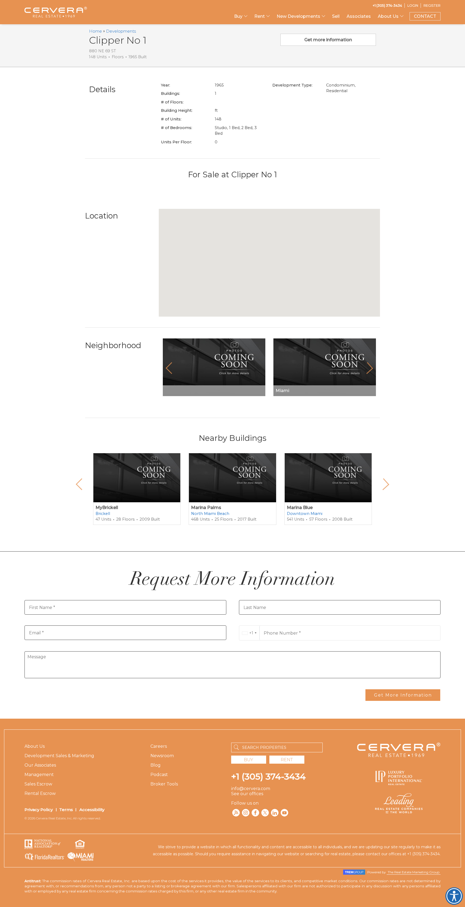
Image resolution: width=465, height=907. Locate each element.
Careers (158, 746)
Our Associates (40, 765)
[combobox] (249, 633)
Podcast (159, 774)
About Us (34, 746)
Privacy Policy (38, 809)
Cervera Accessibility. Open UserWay (454, 896)
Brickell (103, 513)
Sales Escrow (38, 784)
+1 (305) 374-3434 (268, 776)
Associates (359, 16)
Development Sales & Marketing (59, 755)
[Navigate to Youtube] (284, 812)
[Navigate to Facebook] (255, 812)
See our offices (247, 793)
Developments (121, 31)
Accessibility (91, 809)
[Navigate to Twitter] (265, 812)
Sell (336, 16)
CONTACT (425, 16)
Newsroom (162, 755)
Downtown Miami (304, 513)
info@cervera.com (250, 788)
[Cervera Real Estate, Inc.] (55, 12)
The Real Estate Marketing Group (413, 872)
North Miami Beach (210, 513)
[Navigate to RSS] (236, 812)
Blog (155, 765)
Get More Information (403, 695)
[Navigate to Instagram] (245, 812)
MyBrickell (107, 507)
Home (95, 31)
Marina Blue (300, 507)
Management (39, 774)
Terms (66, 809)
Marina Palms (206, 507)
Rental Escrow (40, 793)
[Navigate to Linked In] (275, 812)
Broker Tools (164, 784)
